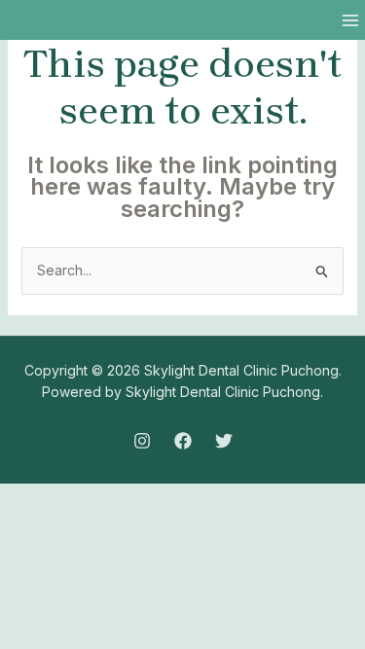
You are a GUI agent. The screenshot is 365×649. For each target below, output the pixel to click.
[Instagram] (142, 441)
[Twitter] (224, 441)
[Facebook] (183, 441)
